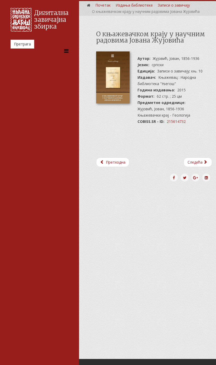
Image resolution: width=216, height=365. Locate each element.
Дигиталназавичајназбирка (51, 20)
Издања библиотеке (134, 5)
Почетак (103, 5)
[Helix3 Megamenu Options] (66, 50)
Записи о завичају (174, 5)
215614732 (176, 121)
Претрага (22, 43)
